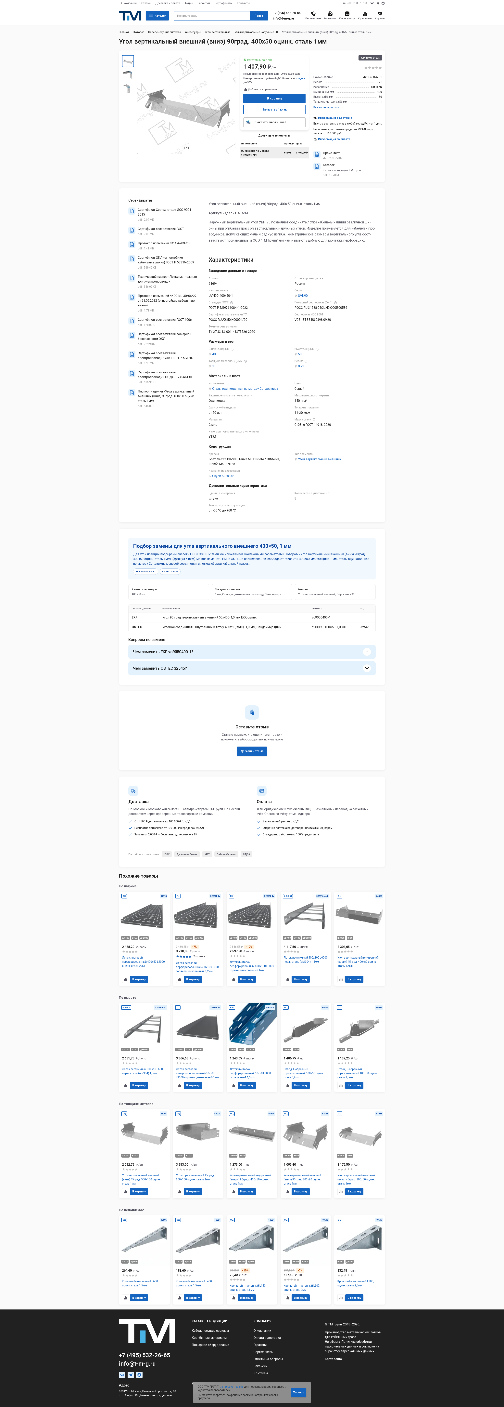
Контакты (243, 3)
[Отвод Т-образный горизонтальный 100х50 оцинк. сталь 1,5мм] (359, 1047)
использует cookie (232, 1386)
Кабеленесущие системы (164, 32)
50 (300, 354)
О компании (129, 3)
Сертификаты (223, 3)
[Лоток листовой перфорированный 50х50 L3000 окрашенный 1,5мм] (252, 1047)
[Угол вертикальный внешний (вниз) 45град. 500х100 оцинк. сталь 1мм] (144, 1153)
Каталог (160, 15)
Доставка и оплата (167, 3)
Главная (124, 32)
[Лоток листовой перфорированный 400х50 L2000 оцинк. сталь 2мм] (144, 939)
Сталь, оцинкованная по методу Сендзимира (245, 389)
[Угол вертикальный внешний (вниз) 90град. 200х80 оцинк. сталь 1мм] (306, 1153)
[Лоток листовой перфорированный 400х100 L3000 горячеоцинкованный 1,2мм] (198, 939)
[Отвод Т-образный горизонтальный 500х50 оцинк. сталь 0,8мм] (306, 1047)
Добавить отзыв (252, 751)
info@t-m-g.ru (283, 18)
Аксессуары (193, 32)
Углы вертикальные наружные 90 (256, 32)
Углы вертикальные (217, 32)
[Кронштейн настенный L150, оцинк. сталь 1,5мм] (252, 1260)
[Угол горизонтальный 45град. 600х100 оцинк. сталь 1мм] (198, 1153)
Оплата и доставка (267, 1338)
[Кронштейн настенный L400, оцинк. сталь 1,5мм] (198, 1260)
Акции (189, 3)
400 (215, 354)
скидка (300, 78)
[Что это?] (231, 302)
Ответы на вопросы (268, 1359)
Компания (262, 1321)
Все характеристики (326, 107)
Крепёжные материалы (209, 1338)
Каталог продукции (209, 1321)
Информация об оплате (334, 139)
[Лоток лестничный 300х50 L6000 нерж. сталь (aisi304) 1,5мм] (144, 1047)
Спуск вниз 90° (223, 476)
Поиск (259, 15)
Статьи (146, 3)
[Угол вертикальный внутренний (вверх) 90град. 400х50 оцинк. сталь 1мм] (252, 1153)
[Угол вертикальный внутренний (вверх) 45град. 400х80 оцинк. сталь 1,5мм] (359, 939)
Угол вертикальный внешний (319, 459)
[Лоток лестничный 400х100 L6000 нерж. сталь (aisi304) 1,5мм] (306, 939)
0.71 (301, 366)
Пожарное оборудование (210, 1345)
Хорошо (298, 1392)
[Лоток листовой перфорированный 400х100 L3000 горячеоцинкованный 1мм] (252, 939)
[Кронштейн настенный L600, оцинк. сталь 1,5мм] (144, 1260)
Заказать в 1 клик (274, 109)
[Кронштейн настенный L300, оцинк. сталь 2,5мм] (359, 1260)
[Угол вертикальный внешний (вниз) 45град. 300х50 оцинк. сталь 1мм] (359, 1153)
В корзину (274, 98)
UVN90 (303, 296)
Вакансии (260, 1366)
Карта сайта (333, 1359)
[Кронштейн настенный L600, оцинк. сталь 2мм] (306, 1260)
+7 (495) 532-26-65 (287, 13)
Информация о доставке (335, 117)
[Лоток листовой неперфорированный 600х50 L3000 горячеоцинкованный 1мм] (198, 1047)
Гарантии (204, 3)
